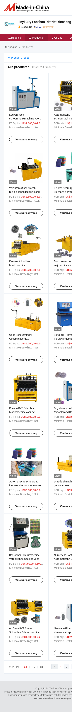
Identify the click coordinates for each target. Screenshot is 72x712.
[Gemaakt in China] (27, 7)
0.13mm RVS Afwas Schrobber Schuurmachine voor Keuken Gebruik (24, 632)
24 (25, 667)
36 (33, 667)
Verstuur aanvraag (26, 139)
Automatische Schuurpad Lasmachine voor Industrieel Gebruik (25, 485)
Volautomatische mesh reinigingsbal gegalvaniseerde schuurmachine (26, 191)
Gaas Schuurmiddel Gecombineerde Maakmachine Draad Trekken (25, 338)
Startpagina (14, 37)
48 (41, 667)
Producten (38, 37)
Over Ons (57, 37)
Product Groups (20, 57)
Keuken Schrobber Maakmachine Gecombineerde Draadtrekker (26, 265)
